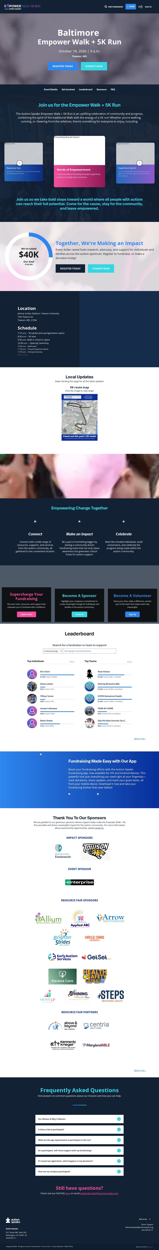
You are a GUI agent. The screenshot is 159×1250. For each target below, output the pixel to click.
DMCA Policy (69, 1246)
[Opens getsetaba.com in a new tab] (96, 965)
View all (71, 661)
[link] (22, 7)
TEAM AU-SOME (105, 709)
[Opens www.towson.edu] (96, 859)
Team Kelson (104, 672)
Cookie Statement (57, 1246)
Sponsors (102, 89)
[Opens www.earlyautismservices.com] (63, 965)
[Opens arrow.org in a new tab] (110, 926)
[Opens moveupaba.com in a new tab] (48, 1004)
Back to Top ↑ (23, 354)
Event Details (51, 89)
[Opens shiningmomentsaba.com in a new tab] (79, 1004)
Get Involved (68, 89)
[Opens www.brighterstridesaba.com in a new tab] (63, 946)
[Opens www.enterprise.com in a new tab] (79, 890)
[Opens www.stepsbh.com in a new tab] (110, 1004)
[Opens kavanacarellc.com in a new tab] (62, 985)
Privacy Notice (36, 1246)
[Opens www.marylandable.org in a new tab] (96, 1053)
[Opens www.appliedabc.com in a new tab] (80, 926)
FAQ (113, 89)
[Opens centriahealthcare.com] (96, 1034)
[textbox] (89, 651)
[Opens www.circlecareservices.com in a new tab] (95, 946)
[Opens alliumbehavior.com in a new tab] (48, 926)
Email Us (79, 614)
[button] (63, 66)
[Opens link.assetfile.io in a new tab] (79, 439)
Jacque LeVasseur (48, 709)
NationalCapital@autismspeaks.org (99, 1193)
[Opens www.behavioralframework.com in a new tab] (63, 859)
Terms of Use (46, 1246)
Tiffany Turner (47, 696)
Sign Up (132, 614)
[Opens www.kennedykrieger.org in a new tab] (63, 1053)
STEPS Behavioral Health (110, 696)
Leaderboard (85, 89)
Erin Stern (45, 672)
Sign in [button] (148, 7)
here (67, 1193)
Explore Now (26, 614)
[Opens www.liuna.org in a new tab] (95, 985)
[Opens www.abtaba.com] (63, 1034)
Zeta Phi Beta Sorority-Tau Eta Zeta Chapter (112, 721)
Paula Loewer (46, 684)
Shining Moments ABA (108, 684)
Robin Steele (46, 721)
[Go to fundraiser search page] (114, 7)
